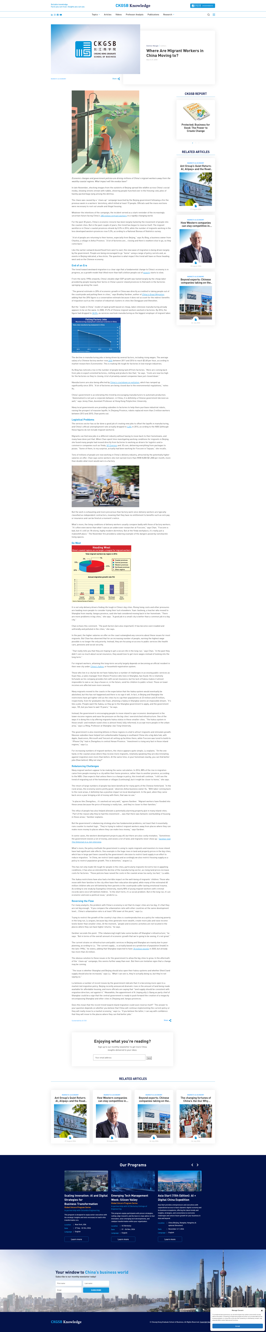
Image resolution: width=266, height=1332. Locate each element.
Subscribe (96, 1290)
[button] (262, 1310)
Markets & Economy (58, 78)
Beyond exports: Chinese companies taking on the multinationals (196, 282)
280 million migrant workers (114, 215)
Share (114, 79)
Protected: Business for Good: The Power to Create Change (196, 127)
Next (197, 1165)
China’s (97, 666)
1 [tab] (193, 143)
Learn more (76, 1239)
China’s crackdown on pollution (124, 382)
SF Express (112, 445)
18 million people (141, 948)
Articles (107, 14)
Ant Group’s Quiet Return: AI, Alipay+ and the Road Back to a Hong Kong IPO (195, 169)
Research (167, 14)
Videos (119, 14)
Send (149, 1058)
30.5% (95, 313)
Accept (237, 1326)
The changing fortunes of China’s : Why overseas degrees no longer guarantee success (195, 1102)
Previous (192, 1165)
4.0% (129, 426)
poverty (146, 272)
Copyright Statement (207, 1322)
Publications (153, 14)
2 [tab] (196, 143)
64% (110, 360)
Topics (95, 14)
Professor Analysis (134, 14)
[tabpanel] (196, 118)
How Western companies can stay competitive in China (196, 225)
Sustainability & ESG (79, 1020)
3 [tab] (199, 143)
